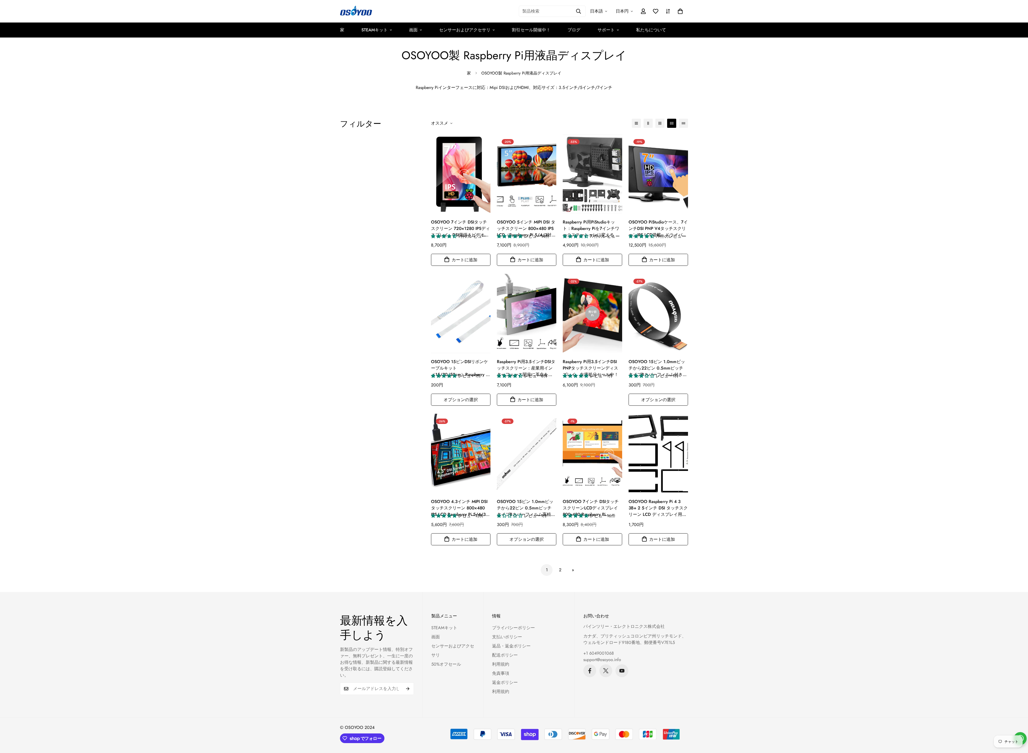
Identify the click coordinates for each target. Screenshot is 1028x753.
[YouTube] (621, 670)
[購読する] (408, 689)
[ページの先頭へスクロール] (1017, 724)
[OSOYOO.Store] (356, 11)
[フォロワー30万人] (589, 670)
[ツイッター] (605, 670)
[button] (680, 11)
